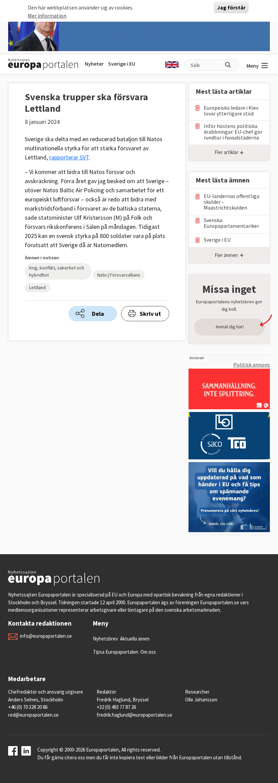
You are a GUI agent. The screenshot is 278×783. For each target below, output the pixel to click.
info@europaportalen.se (46, 636)
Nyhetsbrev (105, 638)
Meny (252, 65)
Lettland (37, 287)
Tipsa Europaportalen (115, 652)
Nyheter (94, 63)
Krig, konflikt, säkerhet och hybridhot (56, 271)
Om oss (148, 652)
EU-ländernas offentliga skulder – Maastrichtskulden (231, 202)
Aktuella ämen (135, 638)
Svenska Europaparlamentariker (231, 223)
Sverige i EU (121, 63)
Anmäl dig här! (230, 327)
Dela (98, 314)
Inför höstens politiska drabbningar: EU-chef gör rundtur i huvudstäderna (233, 131)
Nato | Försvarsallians (118, 275)
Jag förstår (231, 7)
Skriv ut (150, 314)
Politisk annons (251, 364)
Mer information (47, 15)
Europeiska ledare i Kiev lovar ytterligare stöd (231, 110)
